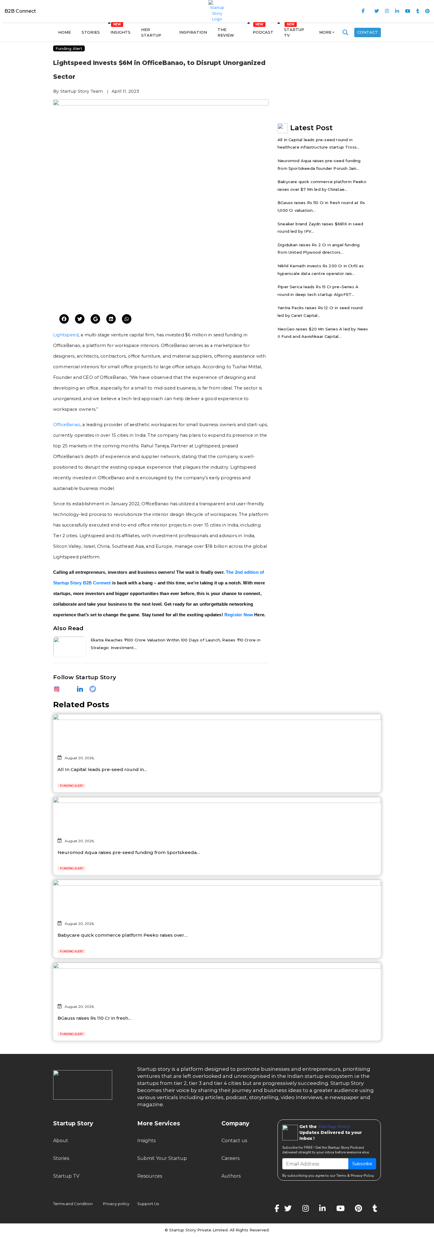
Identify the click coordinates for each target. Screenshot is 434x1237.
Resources (149, 1176)
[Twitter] (64, 319)
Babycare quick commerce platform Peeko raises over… (122, 935)
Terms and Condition (73, 1203)
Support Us (144, 1203)
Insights (120, 32)
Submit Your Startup (162, 1158)
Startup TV (294, 32)
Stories (90, 32)
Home (64, 32)
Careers (230, 1158)
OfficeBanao (66, 424)
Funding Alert (69, 48)
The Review (226, 32)
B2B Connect (20, 11)
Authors (231, 1176)
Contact (367, 32)
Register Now (238, 614)
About (60, 1140)
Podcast (263, 32)
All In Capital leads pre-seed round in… (102, 769)
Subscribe (362, 1164)
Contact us (234, 1140)
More (325, 32)
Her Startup (151, 32)
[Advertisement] (161, 264)
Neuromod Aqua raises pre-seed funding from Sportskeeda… (129, 852)
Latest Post (311, 127)
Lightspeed (66, 335)
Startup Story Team (81, 91)
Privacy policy (116, 1203)
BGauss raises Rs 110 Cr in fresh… (94, 1018)
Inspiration (193, 32)
